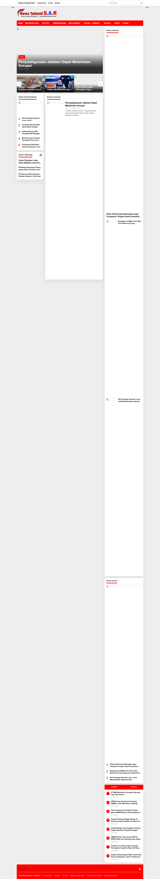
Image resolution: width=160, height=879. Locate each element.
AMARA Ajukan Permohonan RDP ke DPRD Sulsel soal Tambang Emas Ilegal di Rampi (125, 838)
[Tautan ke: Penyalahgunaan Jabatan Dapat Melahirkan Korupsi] (60, 51)
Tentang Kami (47, 875)
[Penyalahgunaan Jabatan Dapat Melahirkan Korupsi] (79, 115)
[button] (141, 3)
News (22, 57)
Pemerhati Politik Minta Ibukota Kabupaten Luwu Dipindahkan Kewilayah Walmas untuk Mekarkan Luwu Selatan (31, 146)
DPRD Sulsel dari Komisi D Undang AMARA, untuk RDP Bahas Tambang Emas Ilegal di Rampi (124, 802)
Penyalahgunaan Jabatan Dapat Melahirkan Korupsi (55, 63)
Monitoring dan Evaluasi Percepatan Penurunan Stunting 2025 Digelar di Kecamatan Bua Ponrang (31, 139)
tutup (12, 7)
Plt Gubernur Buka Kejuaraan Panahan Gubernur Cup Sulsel (30, 175)
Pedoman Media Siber (77, 875)
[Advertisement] (100, 13)
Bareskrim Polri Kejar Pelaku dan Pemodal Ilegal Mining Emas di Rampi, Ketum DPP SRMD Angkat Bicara (59, 88)
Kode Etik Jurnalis (110, 875)
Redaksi (57, 875)
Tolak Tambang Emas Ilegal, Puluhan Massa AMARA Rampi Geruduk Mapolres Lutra (126, 811)
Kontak (65, 875)
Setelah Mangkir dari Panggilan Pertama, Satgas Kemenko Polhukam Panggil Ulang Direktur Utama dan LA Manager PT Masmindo (126, 829)
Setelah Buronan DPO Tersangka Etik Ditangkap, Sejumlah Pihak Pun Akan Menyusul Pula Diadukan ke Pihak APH (31, 132)
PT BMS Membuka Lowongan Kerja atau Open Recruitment (125, 793)
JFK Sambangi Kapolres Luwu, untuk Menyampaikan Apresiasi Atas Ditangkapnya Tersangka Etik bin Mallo (31, 119)
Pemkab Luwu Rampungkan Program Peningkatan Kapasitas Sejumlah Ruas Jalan (125, 847)
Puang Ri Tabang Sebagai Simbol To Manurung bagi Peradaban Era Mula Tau (125, 820)
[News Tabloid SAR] (37, 13)
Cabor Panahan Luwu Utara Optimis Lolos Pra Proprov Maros (29, 161)
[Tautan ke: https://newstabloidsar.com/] (40, 155)
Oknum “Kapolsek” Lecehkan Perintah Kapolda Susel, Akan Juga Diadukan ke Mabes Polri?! (31, 88)
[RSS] (139, 869)
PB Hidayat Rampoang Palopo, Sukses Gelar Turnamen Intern (30, 168)
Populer (114, 787)
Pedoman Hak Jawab (94, 875)
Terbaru (133, 787)
